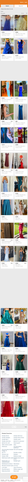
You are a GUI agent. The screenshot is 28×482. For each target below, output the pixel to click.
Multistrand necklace (7, 463)
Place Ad (21, 5)
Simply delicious (18, 435)
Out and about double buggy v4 (7, 450)
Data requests (17, 480)
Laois (21, 219)
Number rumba (18, 452)
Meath (6, 173)
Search (7, 5)
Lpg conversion (18, 467)
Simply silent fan (6, 441)
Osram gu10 (17, 443)
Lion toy (16, 465)
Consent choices (11, 480)
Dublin (21, 35)
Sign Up (21, 2)
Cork (7, 101)
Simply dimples (6, 437)
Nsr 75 (3, 452)
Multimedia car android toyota (6, 461)
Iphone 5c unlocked (19, 441)
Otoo (15, 444)
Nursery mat (5, 454)
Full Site (2, 480)
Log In (25, 2)
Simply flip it (5, 439)
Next (26, 426)
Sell (14, 477)
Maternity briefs (6, 471)
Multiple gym (17, 460)
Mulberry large (17, 456)
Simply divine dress (19, 437)
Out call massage (18, 449)
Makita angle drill (18, 469)
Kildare (8, 35)
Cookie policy (3, 480)
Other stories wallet (7, 444)
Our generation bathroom (18, 447)
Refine (22, 13)
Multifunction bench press (19, 458)
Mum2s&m (16, 463)
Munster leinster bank (7, 465)
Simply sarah (17, 439)
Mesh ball (16, 471)
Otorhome (4, 446)
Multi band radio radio (7, 458)
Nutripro (16, 454)
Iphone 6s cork (6, 443)
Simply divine (5, 435)
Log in (11, 480)
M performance (6, 469)
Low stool (4, 467)
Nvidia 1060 (5, 456)
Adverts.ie (6, 2)
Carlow (6, 328)
